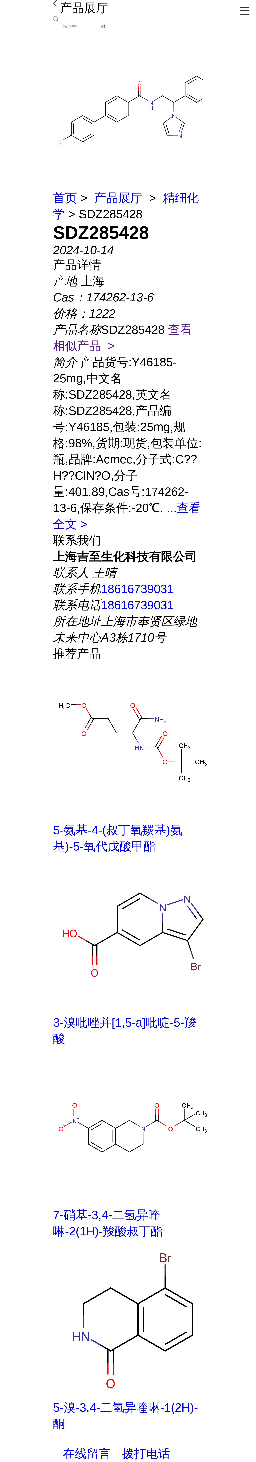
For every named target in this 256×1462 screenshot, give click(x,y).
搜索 (103, 26)
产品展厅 (118, 198)
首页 (65, 198)
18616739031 (137, 589)
